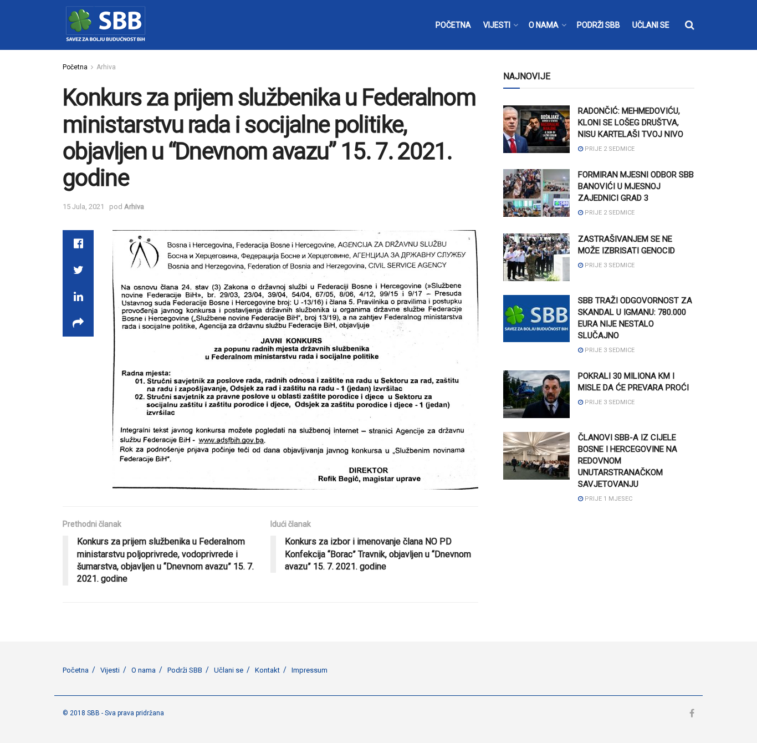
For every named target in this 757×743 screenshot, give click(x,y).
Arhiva (106, 67)
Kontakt (267, 670)
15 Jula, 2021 (83, 206)
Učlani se (228, 670)
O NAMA (544, 25)
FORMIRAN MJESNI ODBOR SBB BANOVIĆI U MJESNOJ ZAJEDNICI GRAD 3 (636, 186)
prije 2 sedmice (609, 148)
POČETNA (453, 25)
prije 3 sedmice (609, 265)
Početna (75, 67)
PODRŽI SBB (598, 25)
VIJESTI (496, 25)
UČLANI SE (650, 25)
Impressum (309, 670)
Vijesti (110, 670)
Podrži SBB (184, 670)
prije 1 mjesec (607, 498)
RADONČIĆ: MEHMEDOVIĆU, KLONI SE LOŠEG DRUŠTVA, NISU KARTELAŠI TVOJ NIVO (630, 122)
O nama (143, 670)
